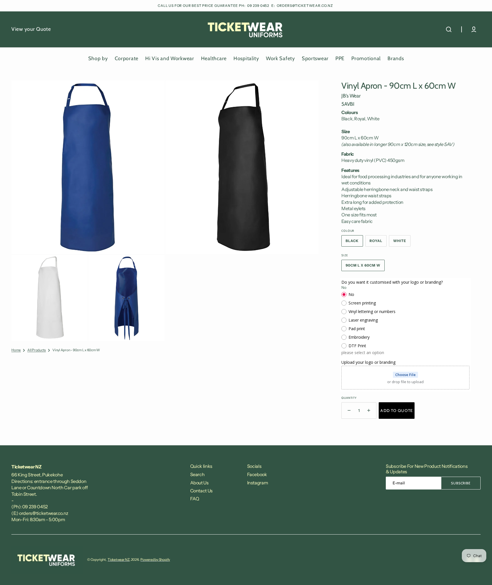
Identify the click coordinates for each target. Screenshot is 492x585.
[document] (165, 211)
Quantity (348, 398)
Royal (378, 243)
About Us (199, 483)
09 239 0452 (258, 5)
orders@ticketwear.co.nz (305, 5)
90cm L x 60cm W (365, 267)
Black (354, 243)
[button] (449, 29)
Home (16, 350)
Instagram (257, 483)
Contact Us (201, 490)
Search (197, 474)
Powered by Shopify (155, 559)
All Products (36, 350)
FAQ (194, 498)
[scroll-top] (479, 572)
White (402, 243)
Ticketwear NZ (119, 559)
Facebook (257, 474)
